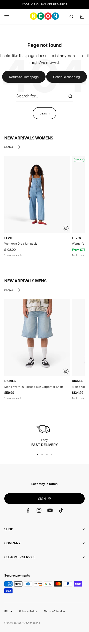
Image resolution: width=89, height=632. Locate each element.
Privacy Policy (28, 611)
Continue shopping (66, 76)
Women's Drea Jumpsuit (20, 243)
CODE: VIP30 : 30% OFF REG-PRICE (44, 4)
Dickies (10, 381)
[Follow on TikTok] (61, 510)
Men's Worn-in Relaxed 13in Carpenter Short (33, 386)
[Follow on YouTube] (50, 510)
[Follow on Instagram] (39, 510)
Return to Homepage (24, 76)
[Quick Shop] (65, 228)
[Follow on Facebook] (28, 510)
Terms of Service (54, 611)
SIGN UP (44, 498)
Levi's (8, 238)
